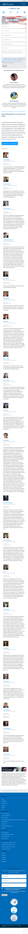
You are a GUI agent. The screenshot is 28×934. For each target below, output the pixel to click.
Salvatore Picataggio (7, 502)
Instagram (4, 861)
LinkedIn (3, 855)
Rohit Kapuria (6, 440)
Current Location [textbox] (7, 44)
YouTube (3, 859)
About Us (4, 805)
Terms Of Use (5, 840)
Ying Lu (4, 571)
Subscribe (4, 895)
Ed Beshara (5, 321)
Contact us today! (5, 836)
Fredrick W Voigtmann (8, 239)
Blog (3, 809)
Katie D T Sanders (7, 540)
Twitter (3, 853)
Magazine (4, 801)
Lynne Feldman (6, 298)
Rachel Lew (5, 410)
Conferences (4, 803)
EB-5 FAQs (4, 824)
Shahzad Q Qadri (6, 184)
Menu (24, 4)
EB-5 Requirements (20, 111)
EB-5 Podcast (4, 838)
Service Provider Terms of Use (8, 847)
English (24, 0)
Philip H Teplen (6, 358)
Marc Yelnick (6, 278)
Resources (5, 811)
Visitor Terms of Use (6, 849)
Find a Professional (6, 815)
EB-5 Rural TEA (5, 821)
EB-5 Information (5, 813)
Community (5, 830)
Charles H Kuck (6, 754)
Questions (8, 790)
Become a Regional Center (7, 834)
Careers (3, 807)
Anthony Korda (6, 609)
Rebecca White (6, 380)
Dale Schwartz (6, 681)
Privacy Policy (18, 925)
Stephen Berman (6, 709)
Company (4, 796)
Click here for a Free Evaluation (10, 143)
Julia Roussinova (7, 208)
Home (4, 790)
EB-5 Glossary (5, 817)
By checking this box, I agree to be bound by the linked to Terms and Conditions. (14, 59)
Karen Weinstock (6, 728)
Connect (4, 851)
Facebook (4, 857)
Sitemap (3, 828)
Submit (4, 66)
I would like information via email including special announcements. (12, 62)
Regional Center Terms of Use (8, 844)
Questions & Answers (8, 111)
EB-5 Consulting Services (7, 826)
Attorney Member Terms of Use (9, 842)
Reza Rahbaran (6, 159)
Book (3, 799)
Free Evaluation (5, 832)
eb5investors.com (11, 925)
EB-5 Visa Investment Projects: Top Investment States (13, 819)
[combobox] (14, 43)
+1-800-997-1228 (14, 8)
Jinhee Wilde (6, 648)
